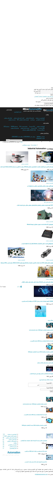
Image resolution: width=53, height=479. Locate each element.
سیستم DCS (6, 126)
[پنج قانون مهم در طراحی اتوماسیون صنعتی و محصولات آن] (42, 181)
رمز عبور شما (37, 93)
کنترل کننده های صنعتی (19, 118)
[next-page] (17, 287)
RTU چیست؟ (34, 128)
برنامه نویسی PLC (23, 126)
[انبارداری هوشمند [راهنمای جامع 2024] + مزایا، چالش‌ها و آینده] (49, 327)
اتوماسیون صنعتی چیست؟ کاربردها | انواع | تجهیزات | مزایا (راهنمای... (33, 440)
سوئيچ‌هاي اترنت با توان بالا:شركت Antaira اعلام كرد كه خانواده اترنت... (37, 243)
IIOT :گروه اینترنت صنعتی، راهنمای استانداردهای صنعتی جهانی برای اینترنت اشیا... (35, 205)
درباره (39, 142)
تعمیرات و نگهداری (40, 120)
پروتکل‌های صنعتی (44, 133)
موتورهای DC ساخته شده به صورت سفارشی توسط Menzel (40, 224)
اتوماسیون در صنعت (40, 118)
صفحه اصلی (9, 110)
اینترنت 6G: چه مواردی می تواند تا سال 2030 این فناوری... (35, 451)
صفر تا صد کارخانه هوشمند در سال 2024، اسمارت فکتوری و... (41, 341)
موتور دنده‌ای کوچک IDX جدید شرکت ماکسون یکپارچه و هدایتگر (39, 263)
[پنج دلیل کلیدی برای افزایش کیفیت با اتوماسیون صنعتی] (44, 162)
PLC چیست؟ (32, 126)
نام (38, 385)
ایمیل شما (38, 102)
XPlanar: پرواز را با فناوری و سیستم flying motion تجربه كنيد (14, 167)
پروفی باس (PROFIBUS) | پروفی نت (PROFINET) (23, 137)
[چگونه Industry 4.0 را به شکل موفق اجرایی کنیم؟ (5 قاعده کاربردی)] (49, 371)
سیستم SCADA (14, 126)
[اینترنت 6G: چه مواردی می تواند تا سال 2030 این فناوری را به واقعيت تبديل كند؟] (49, 449)
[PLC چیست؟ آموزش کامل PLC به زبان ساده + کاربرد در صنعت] (49, 459)
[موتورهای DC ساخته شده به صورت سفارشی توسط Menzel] (44, 220)
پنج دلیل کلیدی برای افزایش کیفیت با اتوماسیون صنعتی (40, 167)
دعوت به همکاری (26, 145)
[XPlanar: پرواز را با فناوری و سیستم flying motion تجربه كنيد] (17, 162)
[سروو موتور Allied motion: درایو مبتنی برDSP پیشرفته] (16, 258)
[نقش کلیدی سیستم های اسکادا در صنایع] (49, 360)
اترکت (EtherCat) (40, 138)
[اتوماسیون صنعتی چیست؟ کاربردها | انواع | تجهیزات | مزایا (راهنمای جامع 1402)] (49, 438)
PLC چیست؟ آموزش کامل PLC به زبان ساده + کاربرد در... (35, 462)
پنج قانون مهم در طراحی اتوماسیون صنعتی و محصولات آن (40, 186)
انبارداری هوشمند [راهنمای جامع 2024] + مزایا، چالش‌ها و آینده (41, 330)
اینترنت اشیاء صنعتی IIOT (23, 120)
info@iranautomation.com (41, 474)
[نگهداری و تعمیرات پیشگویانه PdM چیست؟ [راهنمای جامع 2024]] (49, 349)
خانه (21, 142)
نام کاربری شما (37, 91)
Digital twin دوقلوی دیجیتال (29, 130)
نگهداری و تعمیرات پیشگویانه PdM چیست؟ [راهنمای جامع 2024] (40, 352)
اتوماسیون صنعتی (41, 126)
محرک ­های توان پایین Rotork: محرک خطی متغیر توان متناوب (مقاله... (37, 282)
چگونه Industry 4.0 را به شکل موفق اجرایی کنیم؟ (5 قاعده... (41, 373)
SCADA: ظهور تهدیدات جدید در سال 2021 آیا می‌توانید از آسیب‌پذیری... (37, 301)
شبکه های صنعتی (8, 118)
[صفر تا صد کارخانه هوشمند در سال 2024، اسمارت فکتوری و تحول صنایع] (49, 338)
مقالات (47, 115)
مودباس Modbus (41, 137)
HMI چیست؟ (41, 128)
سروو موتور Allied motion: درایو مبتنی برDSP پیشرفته (13, 263)
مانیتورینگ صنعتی (30, 118)
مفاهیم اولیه (46, 123)
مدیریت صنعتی (11, 120)
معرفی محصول (45, 142)
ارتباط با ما (34, 145)
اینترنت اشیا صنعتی (24, 128)
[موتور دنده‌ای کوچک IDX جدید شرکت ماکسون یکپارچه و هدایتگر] (45, 258)
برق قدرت (32, 120)
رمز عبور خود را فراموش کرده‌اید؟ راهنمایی (43, 96)
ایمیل (50, 388)
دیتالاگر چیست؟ (41, 130)
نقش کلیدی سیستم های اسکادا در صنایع (45, 363)
